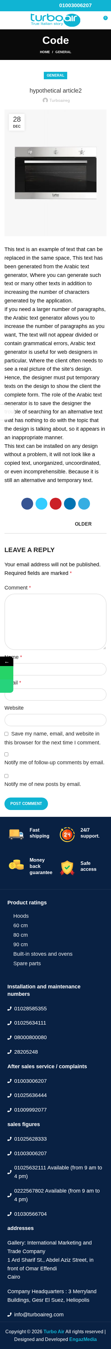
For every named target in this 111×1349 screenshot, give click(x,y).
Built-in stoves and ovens (43, 954)
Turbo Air (54, 1331)
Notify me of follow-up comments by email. (54, 762)
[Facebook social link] (7, 5)
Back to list (56, 524)
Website (14, 708)
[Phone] (6, 686)
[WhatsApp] (6, 672)
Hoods (21, 916)
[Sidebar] (7, 412)
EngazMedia (83, 1339)
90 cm (20, 944)
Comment (17, 588)
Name (13, 657)
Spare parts (27, 963)
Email (12, 683)
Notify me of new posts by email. (42, 784)
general (63, 52)
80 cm (20, 935)
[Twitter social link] (14, 5)
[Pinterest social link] (21, 5)
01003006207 (75, 5)
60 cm (20, 925)
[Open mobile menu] (7, 20)
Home (45, 52)
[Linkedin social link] (28, 5)
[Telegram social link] (35, 5)
